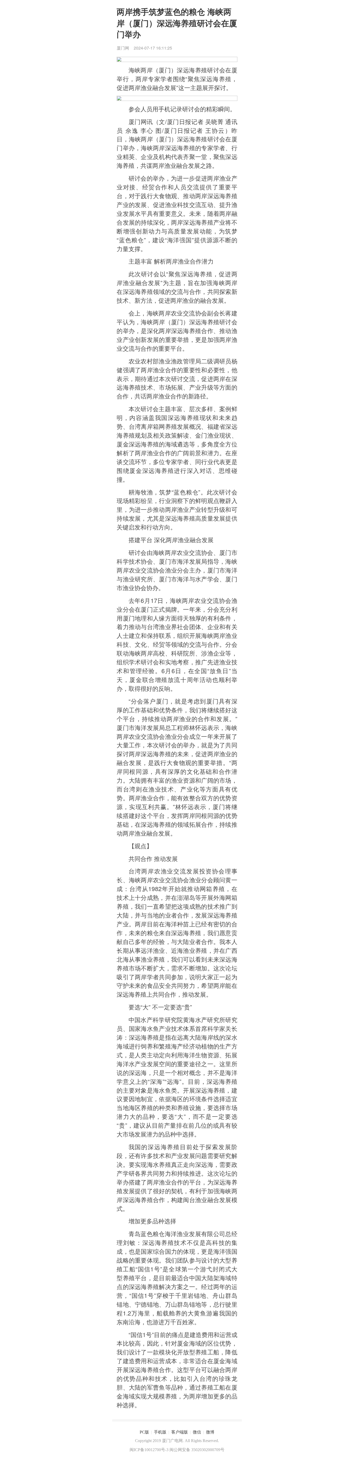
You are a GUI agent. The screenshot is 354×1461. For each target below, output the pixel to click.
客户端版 (179, 1432)
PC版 (144, 1432)
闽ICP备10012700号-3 (149, 1450)
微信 (197, 1432)
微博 (210, 1432)
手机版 (160, 1432)
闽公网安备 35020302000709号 (196, 1450)
